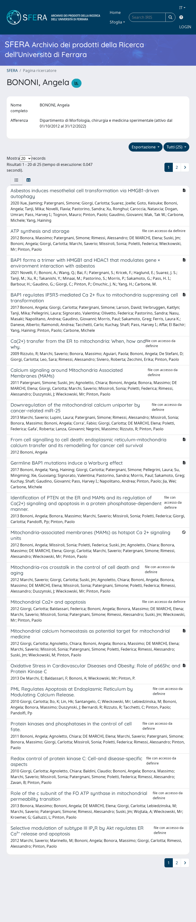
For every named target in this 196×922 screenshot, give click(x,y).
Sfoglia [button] (116, 22)
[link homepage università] (53, 17)
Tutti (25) (175, 147)
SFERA (12, 70)
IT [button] (181, 7)
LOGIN (185, 26)
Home (115, 12)
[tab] (16, 180)
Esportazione (144, 147)
